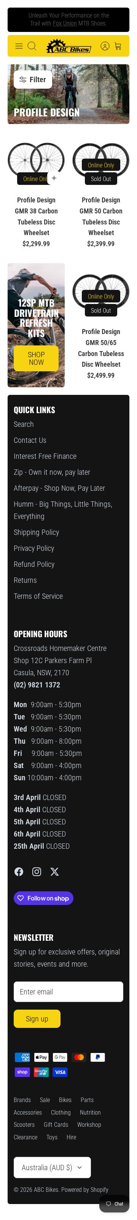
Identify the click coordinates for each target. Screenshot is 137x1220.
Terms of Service (38, 596)
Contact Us (30, 440)
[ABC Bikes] (68, 46)
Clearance (25, 1137)
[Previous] (19, 19)
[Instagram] (37, 872)
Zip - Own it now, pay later (52, 472)
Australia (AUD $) (47, 1167)
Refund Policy (34, 564)
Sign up (37, 1018)
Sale (45, 1100)
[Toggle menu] (19, 46)
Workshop (89, 1124)
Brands (22, 1100)
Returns (25, 580)
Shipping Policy (36, 532)
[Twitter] (55, 872)
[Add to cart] (54, 178)
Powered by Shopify (84, 1189)
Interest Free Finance (45, 456)
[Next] (117, 19)
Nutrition (90, 1112)
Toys (51, 1137)
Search (24, 424)
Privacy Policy (34, 548)
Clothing (61, 1112)
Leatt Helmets (82, 26)
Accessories (28, 1112)
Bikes (65, 1100)
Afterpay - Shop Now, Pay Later (59, 488)
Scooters (24, 1124)
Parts (87, 1100)
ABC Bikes (46, 1189)
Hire (71, 1137)
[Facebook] (19, 872)
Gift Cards (56, 1124)
